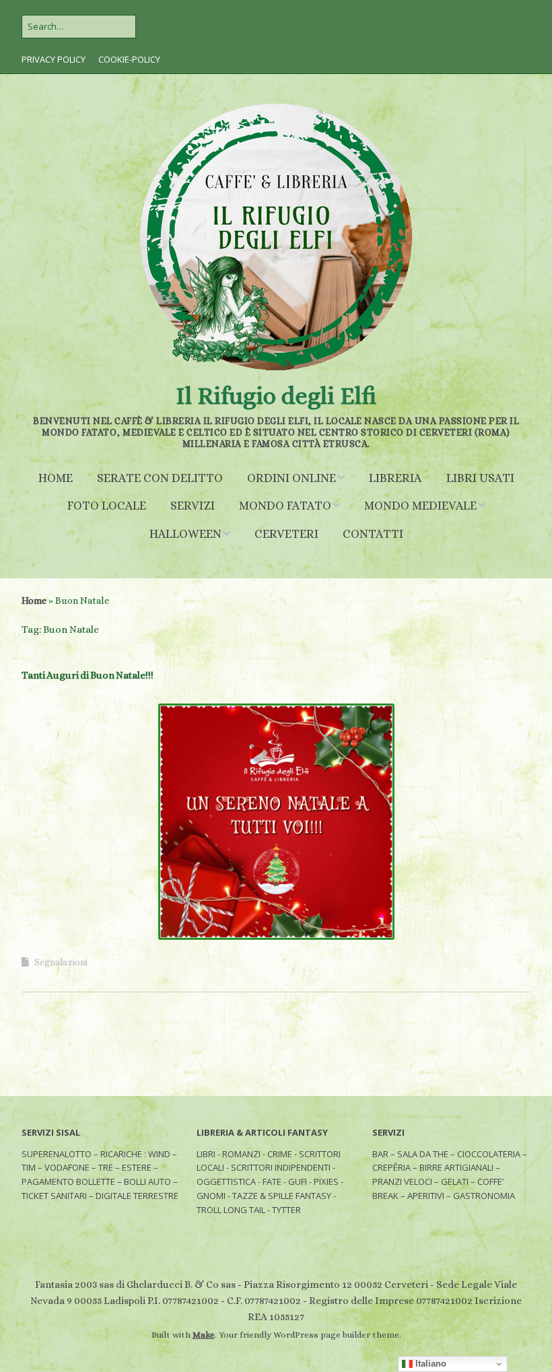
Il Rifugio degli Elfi (276, 395)
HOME (55, 478)
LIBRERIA (395, 478)
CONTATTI (373, 534)
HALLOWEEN (185, 534)
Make (204, 1335)
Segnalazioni (61, 962)
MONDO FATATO (285, 505)
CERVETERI (286, 534)
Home (34, 600)
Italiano (429, 1364)
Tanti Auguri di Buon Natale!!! (87, 675)
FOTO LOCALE (106, 505)
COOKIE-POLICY (129, 59)
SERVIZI (192, 505)
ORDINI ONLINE (291, 478)
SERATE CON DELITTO (160, 478)
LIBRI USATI (480, 478)
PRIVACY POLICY (53, 59)
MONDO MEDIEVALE (420, 505)
